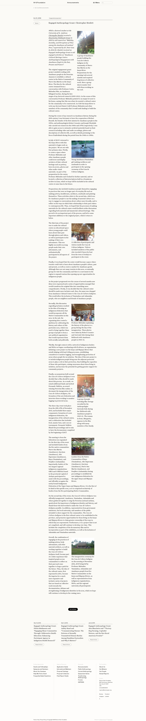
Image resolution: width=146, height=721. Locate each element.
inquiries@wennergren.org (105, 690)
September (110, 719)
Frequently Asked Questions (42, 676)
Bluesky (101, 694)
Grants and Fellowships (40, 667)
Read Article (38, 644)
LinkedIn (107, 696)
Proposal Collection (63, 674)
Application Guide (62, 667)
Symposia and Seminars (40, 669)
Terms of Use (36, 719)
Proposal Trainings (62, 671)
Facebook (107, 694)
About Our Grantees (39, 671)
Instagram (101, 696)
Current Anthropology (85, 671)
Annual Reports (104, 674)
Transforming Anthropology (82, 677)
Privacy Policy (43, 719)
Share (36, 23)
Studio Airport (103, 719)
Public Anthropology (84, 669)
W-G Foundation (39, 3)
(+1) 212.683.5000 (103, 687)
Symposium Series (83, 674)
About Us (102, 667)
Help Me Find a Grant (40, 674)
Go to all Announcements (42, 8)
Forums (80, 680)
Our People (102, 671)
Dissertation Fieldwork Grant (59, 38)
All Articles (73, 609)
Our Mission (103, 669)
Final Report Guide (63, 676)
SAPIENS (81, 682)
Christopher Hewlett (56, 35)
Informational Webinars (64, 669)
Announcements (73, 3)
